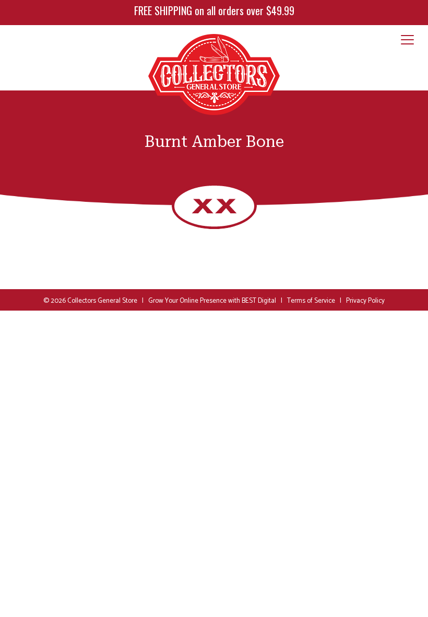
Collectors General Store (102, 300)
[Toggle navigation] (407, 40)
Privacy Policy (365, 300)
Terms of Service (311, 300)
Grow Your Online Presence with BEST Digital (212, 300)
